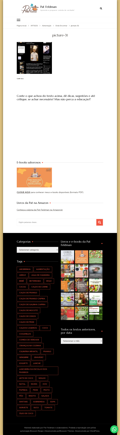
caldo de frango (28, 292)
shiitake (23, 401)
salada (45, 396)
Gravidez (38, 357)
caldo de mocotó (28, 310)
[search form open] (101, 8)
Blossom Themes (66, 431)
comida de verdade (29, 339)
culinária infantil (28, 351)
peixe (35, 390)
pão (21, 396)
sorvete (23, 407)
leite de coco (26, 378)
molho (42, 378)
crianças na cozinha (30, 345)
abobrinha (25, 269)
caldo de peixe (26, 322)
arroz (22, 275)
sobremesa (39, 401)
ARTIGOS (34, 26)
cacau (22, 287)
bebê (21, 281)
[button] (67, 257)
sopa (52, 401)
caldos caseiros (28, 328)
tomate (48, 407)
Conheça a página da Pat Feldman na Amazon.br (40, 209)
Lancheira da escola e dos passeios (33, 371)
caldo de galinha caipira (32, 304)
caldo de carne (39, 287)
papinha (23, 390)
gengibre (23, 357)
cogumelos (25, 334)
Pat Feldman (48, 7)
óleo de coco (26, 413)
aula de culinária (40, 275)
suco (36, 407)
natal (22, 384)
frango (47, 351)
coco (45, 328)
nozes (34, 384)
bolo (49, 281)
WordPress (94, 431)
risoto (32, 396)
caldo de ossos (27, 316)
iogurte (23, 363)
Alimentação (46, 26)
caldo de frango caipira (32, 298)
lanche (37, 363)
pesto (46, 390)
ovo (45, 384)
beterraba (35, 281)
